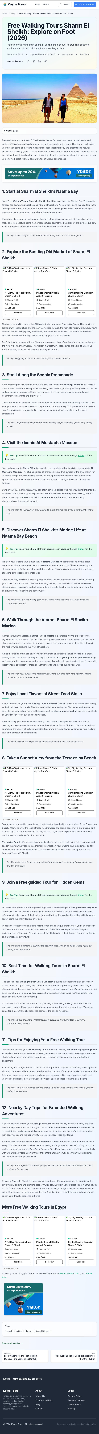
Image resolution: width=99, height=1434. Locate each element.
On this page (12, 131)
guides (19, 1331)
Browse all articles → (12, 1343)
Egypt (28, 1331)
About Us (40, 1396)
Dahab (70, 1273)
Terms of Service (76, 1400)
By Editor (84, 54)
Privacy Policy (75, 1396)
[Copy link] (45, 61)
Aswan (62, 1273)
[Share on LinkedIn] (39, 61)
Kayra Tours (17, 4)
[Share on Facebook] (33, 61)
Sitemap (72, 1408)
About (46, 4)
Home (4, 14)
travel (9, 1331)
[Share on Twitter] (28, 61)
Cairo (77, 1273)
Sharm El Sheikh (42, 1331)
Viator (81, 455)
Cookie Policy (74, 1404)
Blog (37, 4)
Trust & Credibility (44, 1400)
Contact (39, 1408)
